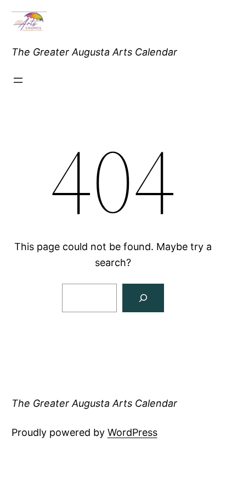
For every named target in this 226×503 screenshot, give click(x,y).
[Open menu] (18, 80)
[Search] (143, 298)
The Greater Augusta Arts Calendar (94, 52)
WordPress (132, 432)
